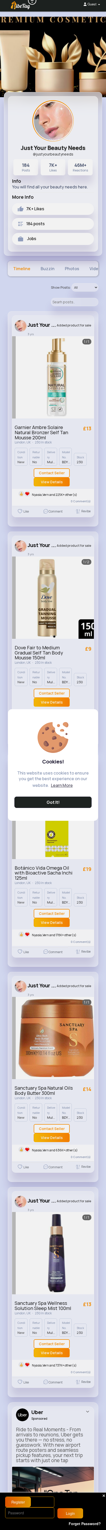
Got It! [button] (53, 802)
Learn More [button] (62, 785)
